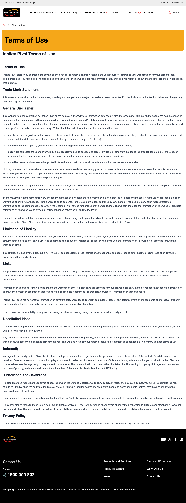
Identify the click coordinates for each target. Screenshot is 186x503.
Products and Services (117, 461)
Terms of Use (74, 489)
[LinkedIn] (181, 439)
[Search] (169, 13)
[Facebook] (175, 439)
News (106, 476)
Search (176, 12)
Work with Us (155, 469)
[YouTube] (163, 439)
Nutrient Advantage (26, 3)
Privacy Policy (90, 489)
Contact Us (177, 3)
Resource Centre (113, 469)
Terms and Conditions (123, 489)
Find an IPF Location (159, 461)
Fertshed (163, 3)
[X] (169, 439)
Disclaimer (104, 489)
